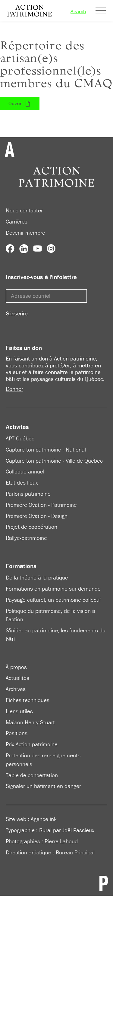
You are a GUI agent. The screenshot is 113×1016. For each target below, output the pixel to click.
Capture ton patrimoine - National (46, 449)
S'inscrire (17, 313)
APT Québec (20, 438)
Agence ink (44, 819)
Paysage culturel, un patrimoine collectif (53, 599)
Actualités (17, 677)
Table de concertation (32, 775)
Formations (21, 566)
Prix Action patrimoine (32, 744)
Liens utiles (19, 711)
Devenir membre (25, 232)
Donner (14, 388)
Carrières (16, 221)
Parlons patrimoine (28, 493)
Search (78, 11)
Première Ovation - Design (36, 515)
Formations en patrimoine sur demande (53, 588)
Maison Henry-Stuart (30, 722)
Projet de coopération (31, 526)
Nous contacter (24, 210)
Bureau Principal (75, 852)
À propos (16, 667)
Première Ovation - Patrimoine (41, 504)
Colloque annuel (25, 471)
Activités (17, 427)
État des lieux (22, 482)
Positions (16, 733)
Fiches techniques (27, 700)
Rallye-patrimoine (26, 537)
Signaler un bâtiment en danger (43, 785)
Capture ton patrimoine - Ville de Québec (54, 460)
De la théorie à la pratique (37, 577)
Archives (16, 688)
